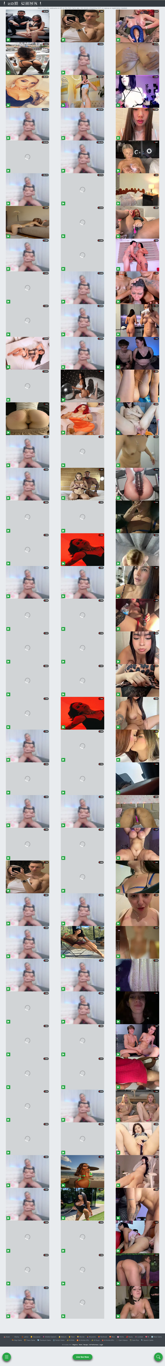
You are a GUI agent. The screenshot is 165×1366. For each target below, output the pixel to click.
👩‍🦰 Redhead (102, 1337)
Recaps (85, 1345)
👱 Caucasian (35, 1337)
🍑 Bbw (112, 1337)
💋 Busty (129, 1337)
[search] (158, 1357)
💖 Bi (147, 1337)
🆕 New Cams (156, 1337)
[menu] (6, 1357)
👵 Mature (62, 1337)
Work (80, 1345)
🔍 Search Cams (147, 1340)
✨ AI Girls (70, 1340)
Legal (101, 1345)
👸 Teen (72, 1337)
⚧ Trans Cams (29, 1340)
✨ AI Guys (95, 1340)
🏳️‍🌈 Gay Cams (17, 1340)
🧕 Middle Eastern (49, 1337)
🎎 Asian (6, 1337)
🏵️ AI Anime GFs (83, 1340)
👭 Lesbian (139, 1337)
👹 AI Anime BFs (108, 1340)
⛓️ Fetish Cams (59, 1340)
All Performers (93, 1345)
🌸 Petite (120, 1337)
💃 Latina (24, 1337)
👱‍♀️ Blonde (81, 1337)
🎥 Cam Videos (122, 1340)
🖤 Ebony (15, 1337)
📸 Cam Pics (134, 1340)
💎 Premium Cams (44, 1340)
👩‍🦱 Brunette (91, 1337)
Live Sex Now (82, 1357)
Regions (75, 1345)
